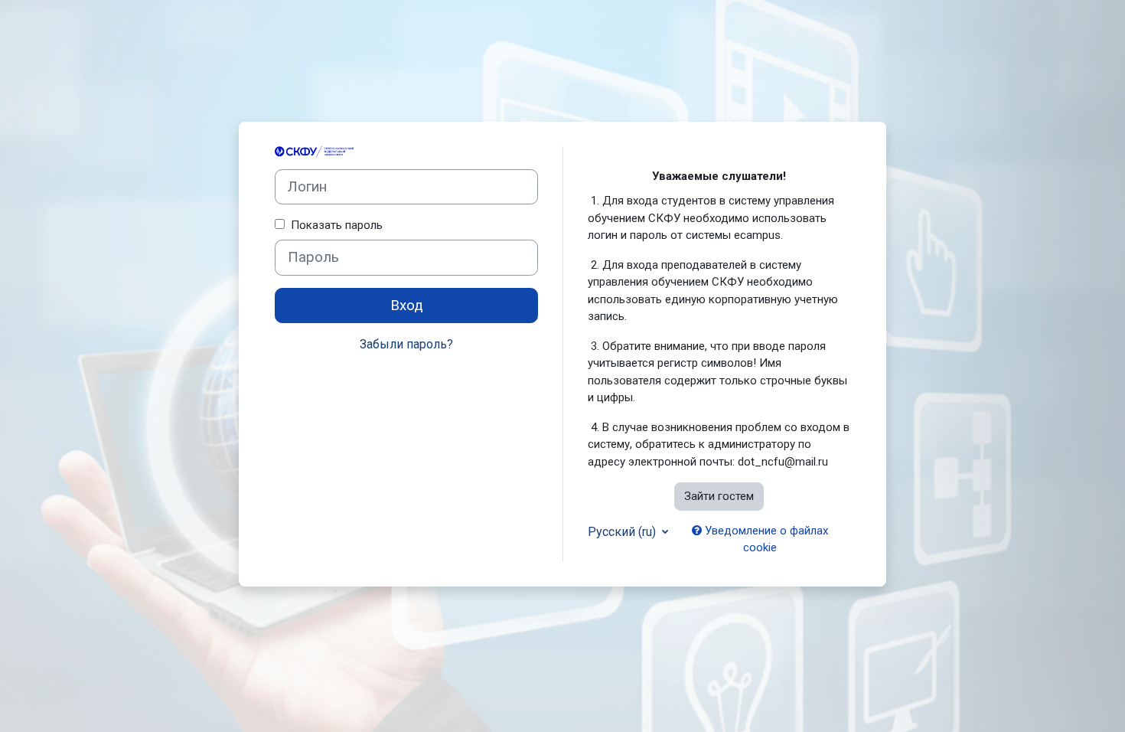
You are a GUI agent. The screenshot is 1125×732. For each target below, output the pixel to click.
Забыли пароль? (406, 344)
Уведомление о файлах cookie (765, 539)
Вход (406, 305)
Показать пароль (334, 225)
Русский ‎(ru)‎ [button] (623, 531)
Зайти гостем (719, 496)
